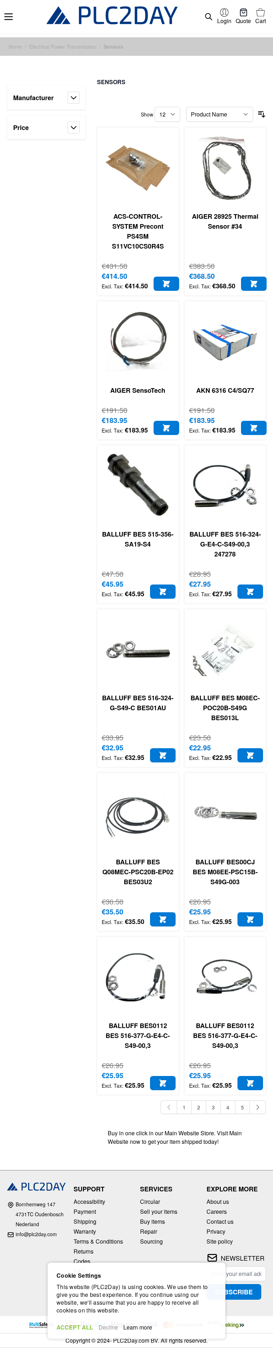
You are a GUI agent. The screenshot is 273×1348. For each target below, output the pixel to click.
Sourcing (151, 1241)
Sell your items (158, 1211)
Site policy (220, 1241)
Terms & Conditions (98, 1241)
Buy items (152, 1221)
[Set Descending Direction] (261, 114)
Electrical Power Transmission (62, 46)
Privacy (216, 1231)
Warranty (85, 1231)
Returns (83, 1251)
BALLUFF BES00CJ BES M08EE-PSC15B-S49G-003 (225, 871)
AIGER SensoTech (137, 390)
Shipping (85, 1221)
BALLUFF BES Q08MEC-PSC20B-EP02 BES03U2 (137, 871)
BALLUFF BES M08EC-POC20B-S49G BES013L (225, 707)
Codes (82, 1261)
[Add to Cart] (166, 284)
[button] (46, 98)
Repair (148, 1231)
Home (15, 46)
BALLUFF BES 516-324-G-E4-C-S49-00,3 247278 (225, 544)
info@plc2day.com (36, 1234)
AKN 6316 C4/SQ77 (225, 390)
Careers (217, 1211)
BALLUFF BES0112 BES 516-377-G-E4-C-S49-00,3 (138, 1035)
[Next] (258, 1107)
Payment (85, 1211)
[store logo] (112, 17)
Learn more (137, 1327)
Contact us (220, 1221)
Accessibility (89, 1201)
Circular (150, 1201)
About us (218, 1201)
